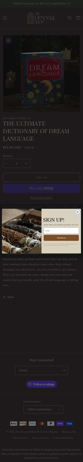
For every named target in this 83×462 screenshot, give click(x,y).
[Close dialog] (77, 211)
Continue (61, 238)
